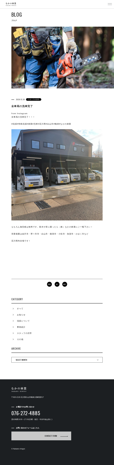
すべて (20, 308)
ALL (57, 284)
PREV (49, 284)
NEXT (64, 284)
